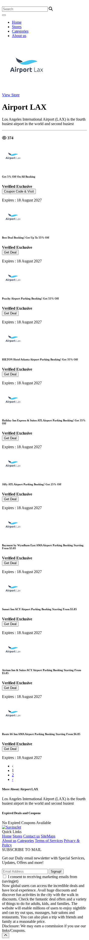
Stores (17, 27)
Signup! (56, 871)
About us (19, 36)
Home (17, 22)
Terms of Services (49, 841)
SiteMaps (48, 836)
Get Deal (10, 252)
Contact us (31, 836)
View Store (11, 95)
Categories (20, 31)
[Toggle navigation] (4, 15)
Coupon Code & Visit (19, 191)
